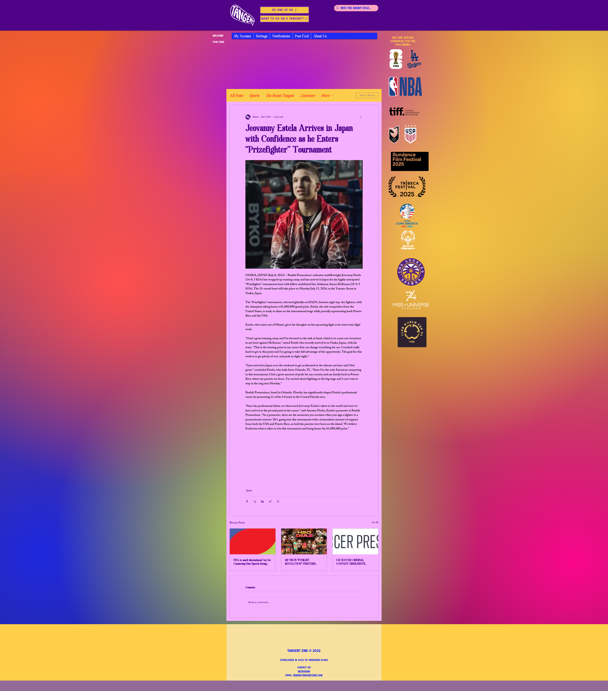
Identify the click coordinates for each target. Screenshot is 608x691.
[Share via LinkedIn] (262, 501)
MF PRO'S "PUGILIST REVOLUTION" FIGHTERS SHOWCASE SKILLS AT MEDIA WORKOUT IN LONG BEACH (304, 561)
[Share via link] (270, 501)
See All (375, 523)
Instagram (304, 671)
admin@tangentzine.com (308, 675)
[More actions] (361, 117)
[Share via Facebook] (246, 501)
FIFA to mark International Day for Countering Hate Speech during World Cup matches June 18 (252, 561)
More (325, 95)
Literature (307, 95)
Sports (254, 95)
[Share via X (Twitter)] (254, 501)
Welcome (218, 36)
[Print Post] (277, 501)
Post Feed (218, 42)
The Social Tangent (279, 95)
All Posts (236, 95)
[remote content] (304, 458)
